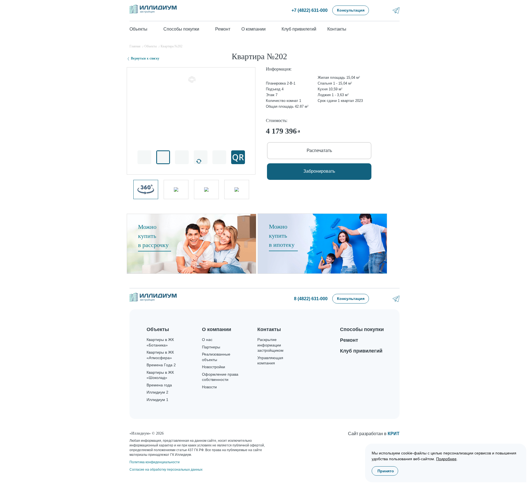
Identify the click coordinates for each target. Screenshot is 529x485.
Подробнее (446, 459)
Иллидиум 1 (157, 399)
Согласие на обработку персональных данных (166, 470)
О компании (216, 329)
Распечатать (319, 150)
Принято (385, 471)
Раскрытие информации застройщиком (270, 345)
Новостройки (213, 367)
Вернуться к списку (145, 58)
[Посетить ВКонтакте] (381, 10)
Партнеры (211, 347)
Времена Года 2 (161, 365)
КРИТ (394, 433)
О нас (207, 339)
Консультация (351, 10)
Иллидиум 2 (157, 392)
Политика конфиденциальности (154, 462)
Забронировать (319, 171)
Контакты (336, 29)
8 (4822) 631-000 (311, 298)
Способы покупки (362, 329)
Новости (209, 387)
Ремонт (222, 29)
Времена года (159, 385)
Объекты (158, 329)
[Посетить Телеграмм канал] (396, 10)
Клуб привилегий (299, 29)
